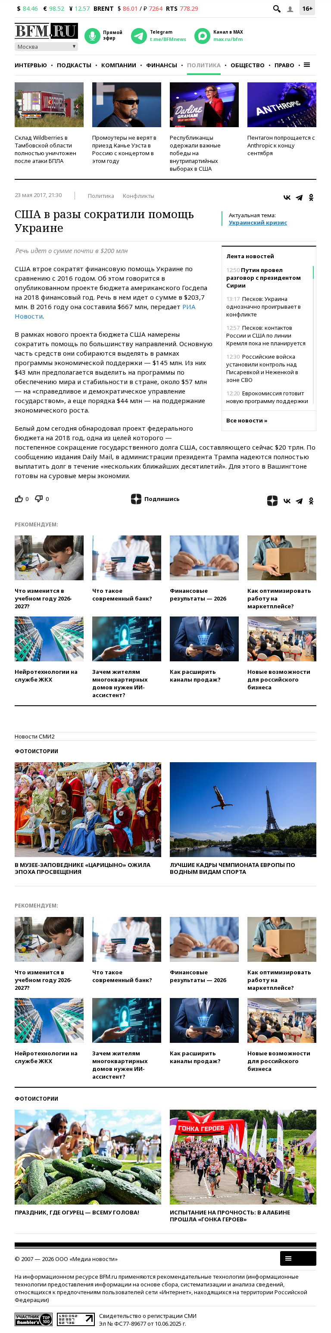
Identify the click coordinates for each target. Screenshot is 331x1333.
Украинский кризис (258, 222)
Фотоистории (36, 751)
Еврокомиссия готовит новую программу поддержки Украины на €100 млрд (267, 401)
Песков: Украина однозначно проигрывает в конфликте (263, 306)
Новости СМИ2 (34, 736)
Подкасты (74, 65)
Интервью (31, 65)
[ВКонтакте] (287, 197)
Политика (204, 65)
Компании (118, 65)
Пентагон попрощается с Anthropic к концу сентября (281, 145)
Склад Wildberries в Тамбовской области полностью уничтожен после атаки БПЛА (45, 149)
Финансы (161, 65)
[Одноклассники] (311, 197)
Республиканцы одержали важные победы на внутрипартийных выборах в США (195, 153)
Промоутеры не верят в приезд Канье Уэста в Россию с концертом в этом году (124, 149)
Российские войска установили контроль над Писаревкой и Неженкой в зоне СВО (262, 368)
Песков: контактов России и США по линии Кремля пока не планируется (266, 335)
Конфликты (138, 195)
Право (284, 65)
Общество (248, 65)
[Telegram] (299, 197)
